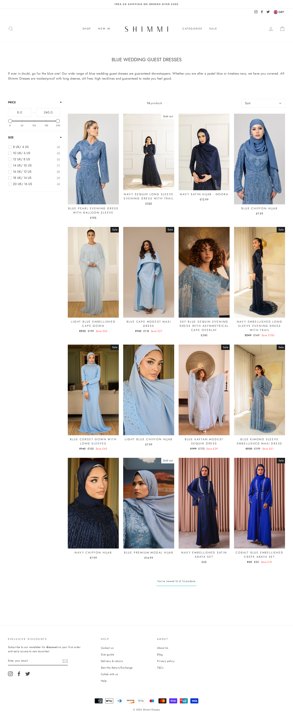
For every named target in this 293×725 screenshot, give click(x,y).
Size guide (107, 654)
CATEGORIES (192, 29)
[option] (146, 4)
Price (12, 102)
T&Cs (160, 668)
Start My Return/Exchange (117, 668)
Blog (160, 654)
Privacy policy (165, 661)
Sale (213, 29)
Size (11, 137)
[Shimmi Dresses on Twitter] (27, 673)
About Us (162, 648)
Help (104, 681)
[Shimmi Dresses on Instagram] (10, 673)
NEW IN (104, 29)
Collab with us (109, 674)
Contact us (107, 648)
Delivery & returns (112, 661)
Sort (247, 103)
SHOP (87, 29)
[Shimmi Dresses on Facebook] (19, 673)
